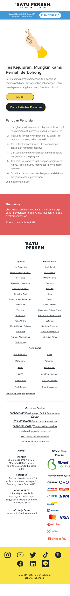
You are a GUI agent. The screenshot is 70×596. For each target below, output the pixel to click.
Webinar (20, 310)
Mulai (20, 96)
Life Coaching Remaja (20, 272)
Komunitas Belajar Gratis (49, 310)
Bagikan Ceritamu (49, 326)
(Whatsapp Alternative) (35, 421)
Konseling (20, 278)
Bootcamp (20, 315)
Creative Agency (49, 387)
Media (20, 367)
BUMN (20, 374)
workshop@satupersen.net (35, 441)
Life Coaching (20, 267)
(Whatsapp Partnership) (35, 426)
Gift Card (20, 331)
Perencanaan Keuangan (20, 299)
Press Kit (49, 288)
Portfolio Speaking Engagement (20, 393)
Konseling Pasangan (20, 283)
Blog (50, 294)
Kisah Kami (50, 267)
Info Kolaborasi (20, 354)
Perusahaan (49, 367)
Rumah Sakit (20, 380)
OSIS (49, 354)
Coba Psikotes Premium (26, 107)
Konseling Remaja (20, 288)
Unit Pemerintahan (49, 374)
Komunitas (49, 361)
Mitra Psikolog (49, 278)
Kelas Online (20, 321)
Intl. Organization (50, 380)
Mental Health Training (20, 326)
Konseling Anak (20, 294)
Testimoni (49, 321)
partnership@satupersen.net (21, 513)
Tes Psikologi (20, 342)
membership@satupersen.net (35, 431)
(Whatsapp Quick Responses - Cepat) (35, 415)
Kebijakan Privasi (49, 337)
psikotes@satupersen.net (35, 436)
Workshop (20, 304)
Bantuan (50, 283)
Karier (49, 299)
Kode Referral (49, 304)
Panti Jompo (20, 387)
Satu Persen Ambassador (49, 315)
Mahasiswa (20, 361)
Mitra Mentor (49, 272)
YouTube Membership (20, 337)
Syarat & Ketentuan (50, 331)
